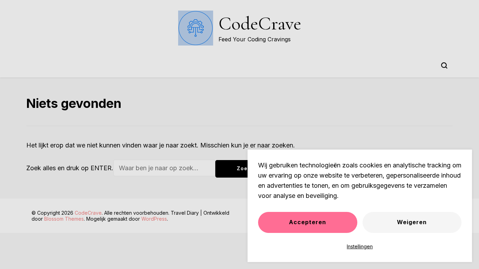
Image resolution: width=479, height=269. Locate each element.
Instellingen (360, 246)
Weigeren (412, 222)
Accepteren (307, 222)
